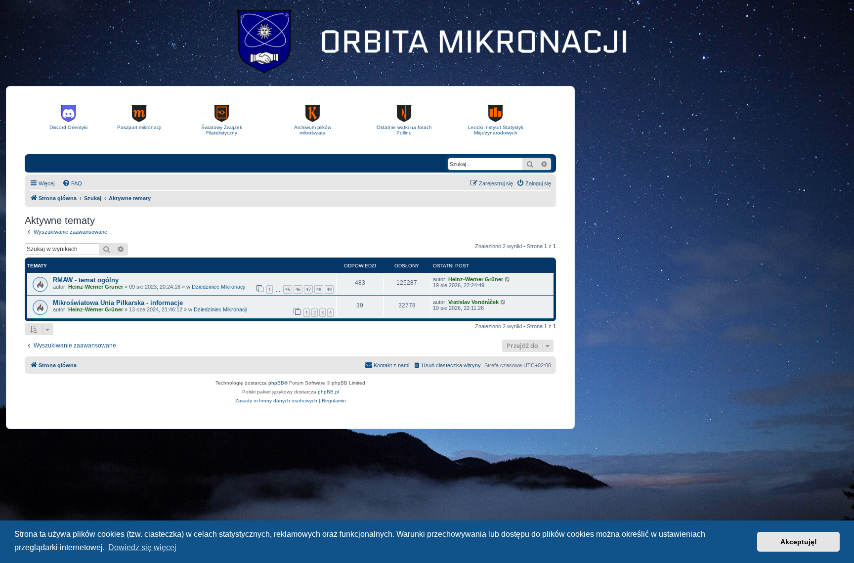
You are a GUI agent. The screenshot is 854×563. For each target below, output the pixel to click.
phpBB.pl (328, 391)
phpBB (276, 383)
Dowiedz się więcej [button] (142, 547)
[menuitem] (72, 183)
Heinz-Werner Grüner (95, 287)
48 (318, 289)
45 (287, 289)
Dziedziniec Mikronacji (218, 287)
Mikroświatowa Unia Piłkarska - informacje (118, 302)
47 (308, 289)
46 (298, 289)
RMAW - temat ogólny (86, 280)
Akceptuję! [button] (798, 542)
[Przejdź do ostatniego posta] (508, 279)
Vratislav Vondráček (473, 302)
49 (329, 289)
